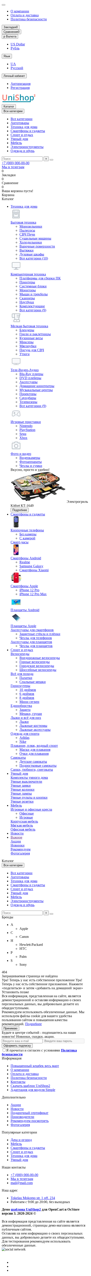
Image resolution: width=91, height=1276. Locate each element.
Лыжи (24, 722)
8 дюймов (26, 698)
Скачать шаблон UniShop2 (30, 1086)
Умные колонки (22, 789)
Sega (22, 434)
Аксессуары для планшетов (31, 642)
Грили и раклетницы (35, 334)
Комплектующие (32, 306)
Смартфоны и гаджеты (28, 131)
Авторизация (20, 84)
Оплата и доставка (25, 15)
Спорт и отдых (22, 135)
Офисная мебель (23, 829)
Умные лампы (21, 793)
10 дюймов (27, 690)
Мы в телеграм (13, 167)
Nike (22, 741)
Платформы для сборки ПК (40, 278)
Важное (16, 837)
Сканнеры (27, 298)
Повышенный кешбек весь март (35, 1066)
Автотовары (20, 123)
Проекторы (27, 394)
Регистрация (20, 88)
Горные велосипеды (34, 662)
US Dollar (18, 44)
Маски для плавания (34, 749)
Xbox (23, 438)
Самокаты (18, 757)
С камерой (27, 538)
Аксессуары (28, 382)
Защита (24, 710)
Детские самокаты (33, 761)
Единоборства (21, 706)
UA (13, 64)
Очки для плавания (34, 753)
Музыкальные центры (36, 390)
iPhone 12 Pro (29, 590)
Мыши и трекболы (33, 294)
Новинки (18, 845)
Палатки (25, 678)
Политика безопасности (29, 19)
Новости (17, 833)
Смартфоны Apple (24, 586)
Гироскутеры (20, 686)
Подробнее (19, 510)
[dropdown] (3, 5)
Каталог (9, 106)
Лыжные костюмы (33, 726)
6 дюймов (26, 694)
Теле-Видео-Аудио (25, 370)
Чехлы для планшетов (36, 646)
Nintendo (25, 426)
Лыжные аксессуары (35, 730)
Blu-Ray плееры (31, 374)
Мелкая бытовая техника (29, 326)
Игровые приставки (26, 422)
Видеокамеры (29, 458)
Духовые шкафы (31, 254)
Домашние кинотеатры (36, 386)
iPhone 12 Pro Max (33, 594)
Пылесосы (27, 230)
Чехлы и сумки (30, 466)
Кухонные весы (31, 338)
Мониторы (27, 290)
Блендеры (26, 330)
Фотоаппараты (30, 462)
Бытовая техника (23, 222)
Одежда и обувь (22, 151)
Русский (17, 68)
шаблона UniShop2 (26, 1209)
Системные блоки (33, 286)
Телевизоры (28, 402)
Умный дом (19, 139)
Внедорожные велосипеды (39, 658)
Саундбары (27, 398)
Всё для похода (22, 674)
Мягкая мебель (22, 825)
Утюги (24, 354)
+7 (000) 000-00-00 (15, 163)
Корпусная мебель (24, 821)
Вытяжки (26, 250)
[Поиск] (51, 159)
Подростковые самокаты (38, 765)
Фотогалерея (20, 853)
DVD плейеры (30, 378)
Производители (22, 1117)
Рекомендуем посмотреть (30, 1121)
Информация (11, 1058)
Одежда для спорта (25, 734)
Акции (16, 841)
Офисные (26, 813)
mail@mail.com (22, 1183)
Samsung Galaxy (31, 566)
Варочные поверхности (37, 246)
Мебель (16, 143)
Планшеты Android (25, 610)
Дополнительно (14, 1097)
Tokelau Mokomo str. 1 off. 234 (33, 1198)
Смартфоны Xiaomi (34, 570)
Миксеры (26, 342)
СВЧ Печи (27, 234)
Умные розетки (22, 801)
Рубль (15, 48)
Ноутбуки (26, 302)
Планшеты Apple (23, 626)
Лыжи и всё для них (26, 718)
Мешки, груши (30, 714)
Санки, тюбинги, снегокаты (32, 769)
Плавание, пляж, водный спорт (34, 745)
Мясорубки (27, 346)
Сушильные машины (35, 238)
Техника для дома (24, 127)
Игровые (26, 817)
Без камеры (27, 534)
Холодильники (30, 242)
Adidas (24, 737)
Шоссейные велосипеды (37, 670)
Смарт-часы (19, 542)
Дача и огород (21, 1140)
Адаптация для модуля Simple (33, 1090)
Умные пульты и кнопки (29, 797)
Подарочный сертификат (29, 1113)
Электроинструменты (27, 147)
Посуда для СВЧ (31, 350)
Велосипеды (20, 654)
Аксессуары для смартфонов (32, 630)
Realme (24, 562)
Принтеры (27, 282)
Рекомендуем (20, 849)
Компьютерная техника (28, 274)
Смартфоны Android (26, 558)
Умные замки (21, 785)
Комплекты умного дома (29, 777)
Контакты (18, 1082)
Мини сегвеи (29, 702)
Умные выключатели (26, 781)
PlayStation (27, 430)
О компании (20, 11)
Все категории (21, 119)
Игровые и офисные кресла (31, 809)
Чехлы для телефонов (35, 638)
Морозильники (30, 226)
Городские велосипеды (36, 666)
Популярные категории (19, 1132)
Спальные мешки (32, 682)
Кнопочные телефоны (27, 530)
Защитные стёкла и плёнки (39, 634)
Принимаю (10, 1028)
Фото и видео (21, 454)
